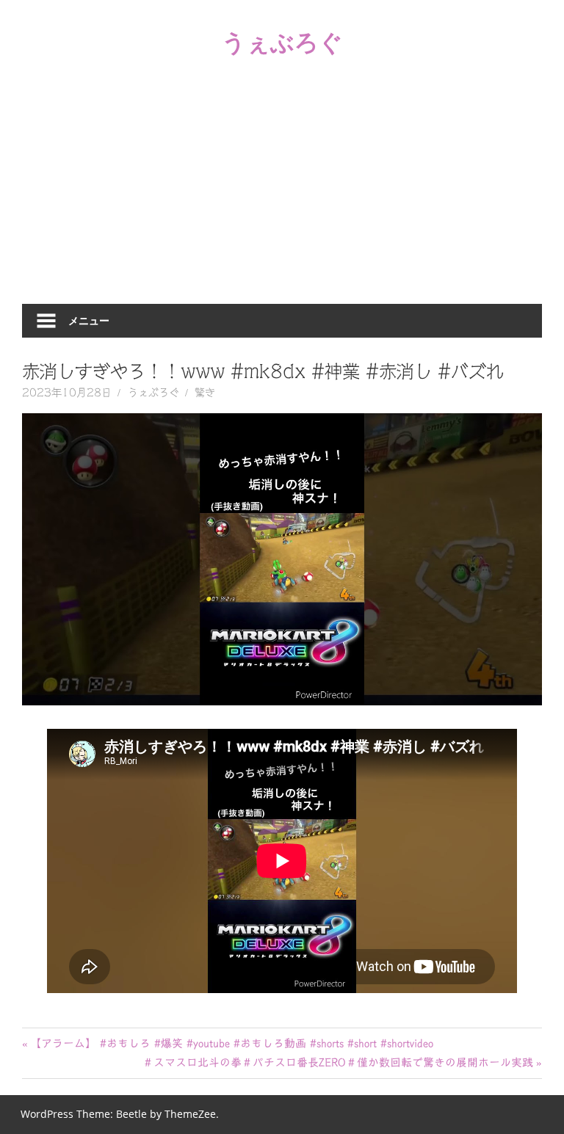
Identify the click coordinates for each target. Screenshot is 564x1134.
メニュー (88, 320)
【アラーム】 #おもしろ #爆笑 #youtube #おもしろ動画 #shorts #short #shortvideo (231, 1043)
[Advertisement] (282, 194)
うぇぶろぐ (282, 41)
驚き (205, 393)
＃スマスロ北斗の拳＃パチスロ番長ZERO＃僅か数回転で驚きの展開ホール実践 (337, 1062)
